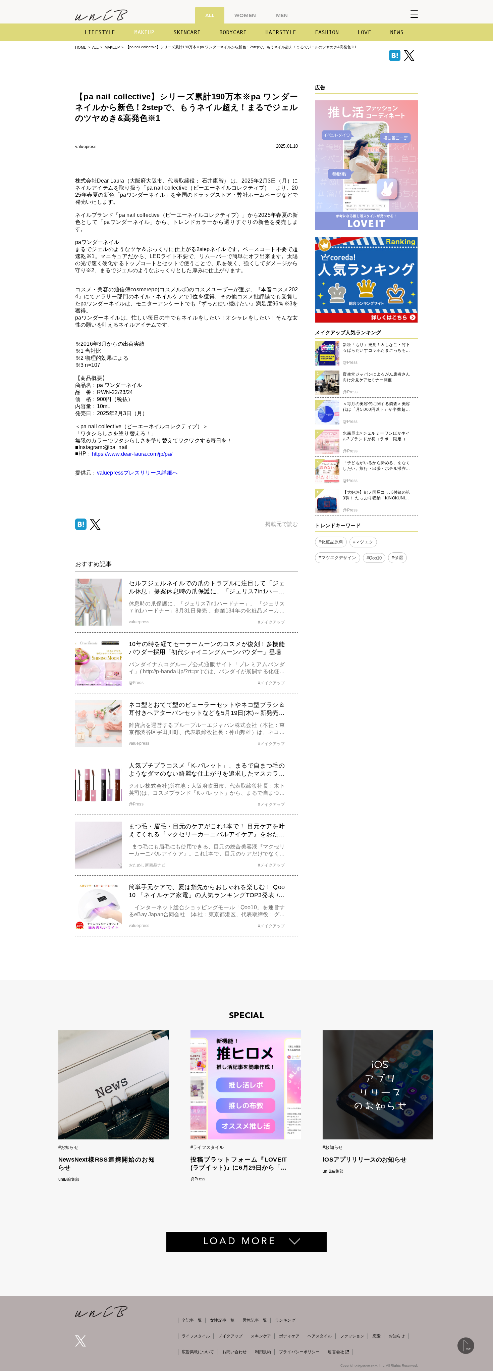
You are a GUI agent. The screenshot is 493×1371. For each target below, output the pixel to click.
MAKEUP (144, 32)
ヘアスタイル (320, 1336)
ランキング (285, 1320)
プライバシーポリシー (299, 1352)
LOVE (364, 32)
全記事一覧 (192, 1320)
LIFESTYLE (100, 32)
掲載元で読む (281, 524)
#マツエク (363, 542)
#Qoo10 (374, 557)
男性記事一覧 (254, 1320)
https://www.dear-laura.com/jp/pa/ (132, 454)
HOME (80, 47)
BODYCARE (232, 32)
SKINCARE (187, 32)
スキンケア (261, 1336)
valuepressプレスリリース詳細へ (137, 473)
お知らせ (397, 1336)
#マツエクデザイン (337, 557)
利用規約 (263, 1352)
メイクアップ (230, 1336)
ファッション (352, 1336)
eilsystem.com (366, 1366)
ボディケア (289, 1336)
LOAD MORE (239, 1241)
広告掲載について (198, 1352)
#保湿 (397, 557)
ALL (209, 15)
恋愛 (377, 1336)
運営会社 (336, 1352)
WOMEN (245, 15)
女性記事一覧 (222, 1320)
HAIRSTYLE (280, 32)
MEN (282, 15)
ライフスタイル (196, 1336)
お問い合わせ (234, 1352)
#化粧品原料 (331, 542)
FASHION (327, 32)
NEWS (397, 32)
